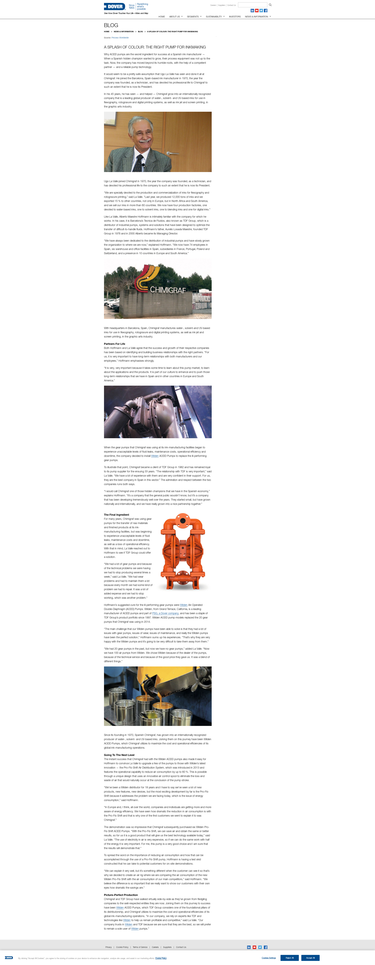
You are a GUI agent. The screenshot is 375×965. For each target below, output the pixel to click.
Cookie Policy (122, 947)
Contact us (231, 5)
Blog (140, 31)
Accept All (310, 958)
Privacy (108, 947)
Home (161, 16)
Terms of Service (140, 947)
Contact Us (181, 947)
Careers (213, 5)
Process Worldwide (120, 37)
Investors (235, 16)
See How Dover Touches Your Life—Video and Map (126, 13)
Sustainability (214, 16)
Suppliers (221, 5)
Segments (193, 16)
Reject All (290, 958)
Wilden (155, 455)
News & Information (256, 16)
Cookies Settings (269, 958)
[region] (187, 957)
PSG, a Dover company (165, 613)
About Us (174, 16)
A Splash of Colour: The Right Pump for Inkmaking (172, 31)
